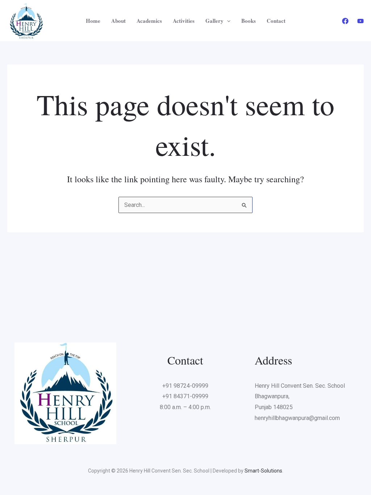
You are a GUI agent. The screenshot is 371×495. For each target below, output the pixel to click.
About (118, 21)
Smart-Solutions (263, 471)
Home (93, 21)
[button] (227, 20)
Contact (276, 21)
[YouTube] (360, 21)
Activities (184, 21)
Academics (149, 21)
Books (248, 21)
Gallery (214, 21)
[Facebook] (345, 21)
